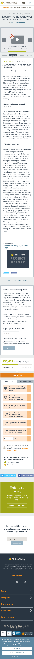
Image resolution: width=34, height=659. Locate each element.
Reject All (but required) (17, 653)
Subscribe (17, 543)
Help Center (17, 575)
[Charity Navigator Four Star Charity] (4, 633)
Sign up (9, 348)
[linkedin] (25, 582)
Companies (24, 7)
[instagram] (17, 582)
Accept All (17, 648)
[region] (17, 648)
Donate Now (17, 375)
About (11, 7)
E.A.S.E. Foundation (18, 23)
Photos (21, 55)
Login (29, 3)
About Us (6, 611)
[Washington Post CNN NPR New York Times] (17, 627)
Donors (4, 591)
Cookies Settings (17, 657)
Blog (30, 7)
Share (29, 55)
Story (4, 55)
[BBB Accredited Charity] (17, 633)
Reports (13, 55)
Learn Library (8, 617)
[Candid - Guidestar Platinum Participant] (9, 633)
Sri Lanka (15, 14)
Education (8, 14)
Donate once (8, 382)
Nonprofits (17, 7)
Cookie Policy (17, 645)
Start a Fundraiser (17, 505)
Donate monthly (25, 381)
